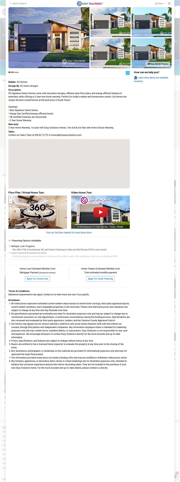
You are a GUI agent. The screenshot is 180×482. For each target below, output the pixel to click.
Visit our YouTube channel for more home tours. (69, 232)
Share (160, 3)
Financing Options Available (26, 240)
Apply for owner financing (100, 278)
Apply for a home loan (37, 278)
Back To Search (18, 3)
